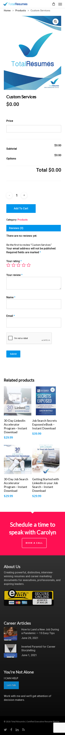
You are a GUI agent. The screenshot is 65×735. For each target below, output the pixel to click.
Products (20, 10)
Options (11, 158)
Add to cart (21, 208)
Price (9, 120)
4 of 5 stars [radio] (24, 265)
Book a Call (34, 543)
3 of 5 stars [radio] (18, 265)
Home (7, 10)
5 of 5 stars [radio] (29, 265)
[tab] (33, 228)
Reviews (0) (16, 228)
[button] (60, 4)
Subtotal (11, 148)
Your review (14, 275)
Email (10, 315)
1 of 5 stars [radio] (8, 265)
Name (10, 297)
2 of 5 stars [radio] (14, 265)
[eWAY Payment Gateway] (29, 607)
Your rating (14, 261)
